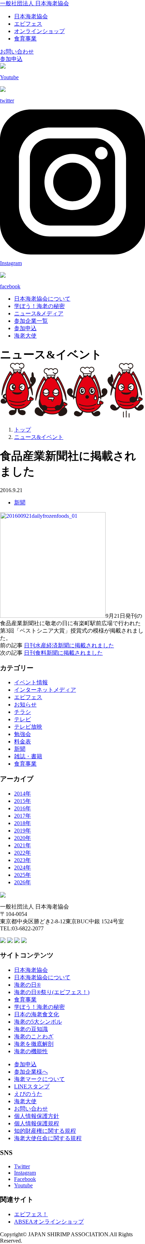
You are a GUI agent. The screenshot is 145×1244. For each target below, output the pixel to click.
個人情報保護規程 (36, 1123)
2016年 (22, 808)
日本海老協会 (31, 16)
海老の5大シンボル (38, 1022)
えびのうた (28, 1094)
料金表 (22, 741)
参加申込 (11, 59)
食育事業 (25, 39)
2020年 (22, 838)
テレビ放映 (28, 727)
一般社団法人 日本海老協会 (34, 3)
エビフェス (28, 24)
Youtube (23, 1185)
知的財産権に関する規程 (45, 1131)
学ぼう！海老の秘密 (39, 306)
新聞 (19, 502)
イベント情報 (31, 682)
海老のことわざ (33, 1036)
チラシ (22, 712)
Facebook (25, 1179)
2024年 (22, 868)
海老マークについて (39, 1079)
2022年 (22, 853)
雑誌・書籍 (28, 756)
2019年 (22, 831)
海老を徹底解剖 (33, 1044)
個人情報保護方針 (36, 1116)
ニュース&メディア (38, 313)
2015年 (22, 801)
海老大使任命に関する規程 (48, 1138)
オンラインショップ (39, 31)
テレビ (22, 719)
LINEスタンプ (32, 1086)
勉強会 (22, 734)
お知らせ (25, 705)
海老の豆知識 (31, 1029)
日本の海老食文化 (36, 1014)
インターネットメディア (45, 690)
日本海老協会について (42, 299)
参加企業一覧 (31, 321)
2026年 (22, 882)
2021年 (22, 845)
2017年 (22, 816)
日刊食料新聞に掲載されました (63, 653)
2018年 (22, 823)
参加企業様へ (31, 1072)
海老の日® (27, 985)
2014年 (22, 794)
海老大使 (25, 336)
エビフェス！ (31, 1214)
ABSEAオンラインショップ (49, 1222)
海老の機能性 (31, 1051)
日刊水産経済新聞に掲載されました (69, 645)
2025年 (22, 875)
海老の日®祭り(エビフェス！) (51, 992)
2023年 (22, 860)
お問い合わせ (17, 52)
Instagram (25, 1173)
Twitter (22, 1166)
